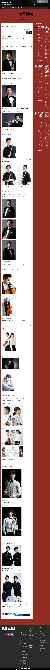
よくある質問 (42, 635)
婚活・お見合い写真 (23, 654)
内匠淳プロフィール (43, 627)
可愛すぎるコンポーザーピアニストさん (47, 115)
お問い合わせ (42, 648)
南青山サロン (42, 633)
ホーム (3, 7)
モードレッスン (32, 643)
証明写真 (31, 635)
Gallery (20, 627)
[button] (33, 1)
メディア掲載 (42, 640)
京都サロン (41, 631)
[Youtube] (8, 634)
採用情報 (41, 650)
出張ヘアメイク (32, 647)
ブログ (40, 639)
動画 (40, 637)
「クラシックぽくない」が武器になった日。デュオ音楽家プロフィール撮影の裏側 (47, 71)
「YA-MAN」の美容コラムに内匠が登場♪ (47, 29)
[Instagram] (5, 634)
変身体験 (20, 632)
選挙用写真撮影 (22, 653)
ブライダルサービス (33, 633)
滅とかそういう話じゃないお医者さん (40, 115)
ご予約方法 (41, 647)
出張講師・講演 (32, 649)
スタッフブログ (9, 7)
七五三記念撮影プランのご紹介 (40, 67)
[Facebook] (12, 634)
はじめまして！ (40, 27)
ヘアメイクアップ (22, 634)
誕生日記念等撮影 (22, 660)
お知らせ (41, 645)
